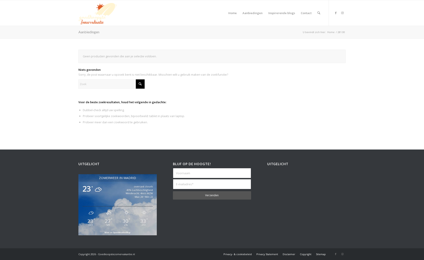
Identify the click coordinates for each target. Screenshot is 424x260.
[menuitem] (232, 13)
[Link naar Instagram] (342, 12)
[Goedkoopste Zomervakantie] (97, 13)
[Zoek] (318, 13)
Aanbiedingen (88, 32)
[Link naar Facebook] (335, 12)
